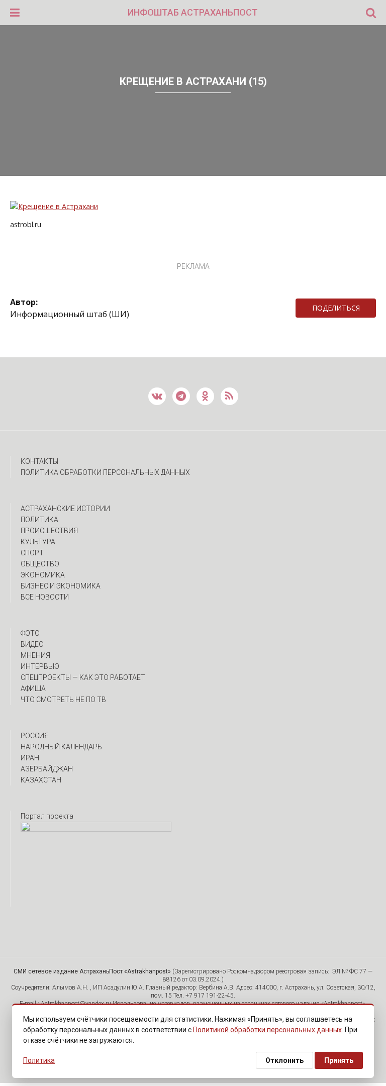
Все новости (45, 597)
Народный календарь (61, 747)
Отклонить (284, 1060)
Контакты (39, 461)
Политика (39, 520)
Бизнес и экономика (61, 586)
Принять (338, 1060)
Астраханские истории (65, 509)
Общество (40, 564)
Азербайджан (47, 769)
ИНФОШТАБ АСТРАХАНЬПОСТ (193, 12)
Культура (38, 542)
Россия (35, 736)
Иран (30, 758)
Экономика (43, 575)
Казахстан (41, 780)
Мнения (35, 655)
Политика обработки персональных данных (105, 472)
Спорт (32, 553)
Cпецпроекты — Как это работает (83, 677)
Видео (32, 644)
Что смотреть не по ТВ (63, 700)
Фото (30, 633)
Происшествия (49, 531)
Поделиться (336, 308)
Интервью (40, 666)
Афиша (33, 688)
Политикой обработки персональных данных (267, 1030)
